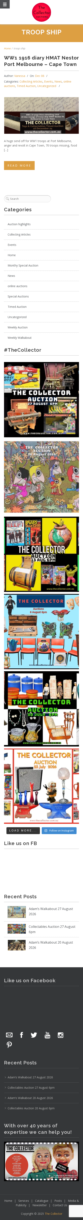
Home (7, 48)
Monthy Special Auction (23, 265)
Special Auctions (18, 296)
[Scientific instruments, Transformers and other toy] (41, 399)
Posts (58, 1201)
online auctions (17, 286)
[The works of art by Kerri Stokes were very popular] (41, 477)
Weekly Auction (18, 327)
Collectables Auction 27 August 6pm (31, 1087)
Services (23, 1201)
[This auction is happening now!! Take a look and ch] (41, 708)
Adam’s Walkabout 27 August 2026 (30, 1077)
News (58, 81)
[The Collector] (41, 12)
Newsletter (39, 1205)
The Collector (53, 1214)
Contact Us (60, 1205)
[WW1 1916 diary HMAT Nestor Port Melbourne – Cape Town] (41, 115)
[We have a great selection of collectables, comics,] (41, 554)
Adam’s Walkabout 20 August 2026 (30, 1098)
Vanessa (19, 76)
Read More (19, 165)
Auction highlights (19, 224)
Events (48, 81)
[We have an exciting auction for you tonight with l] (41, 631)
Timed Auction (26, 86)
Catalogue (41, 1201)
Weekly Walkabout (20, 338)
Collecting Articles (31, 81)
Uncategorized (46, 86)
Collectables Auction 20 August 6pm (31, 1108)
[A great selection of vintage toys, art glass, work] (41, 786)
